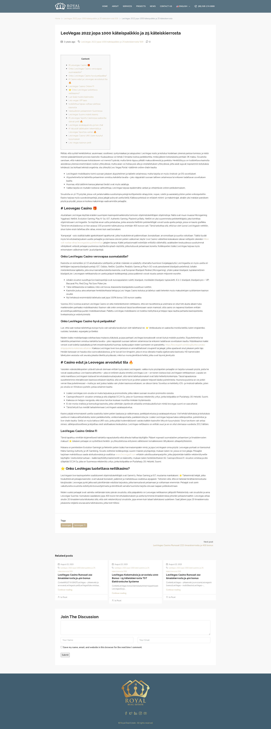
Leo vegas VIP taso (78, 100)
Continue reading (65, 590)
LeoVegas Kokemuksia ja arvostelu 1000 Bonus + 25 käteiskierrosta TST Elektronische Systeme (135, 578)
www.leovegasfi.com (125, 454)
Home (105, 6)
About (115, 6)
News (153, 6)
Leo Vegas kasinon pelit (80, 142)
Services (127, 6)
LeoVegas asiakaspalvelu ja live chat (86, 125)
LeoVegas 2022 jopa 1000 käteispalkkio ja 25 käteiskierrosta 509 (91, 18)
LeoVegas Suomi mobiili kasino (83, 114)
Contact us (166, 6)
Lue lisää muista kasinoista (81, 96)
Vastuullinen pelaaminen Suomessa (85, 111)
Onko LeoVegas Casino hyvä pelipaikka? (88, 75)
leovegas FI (80, 525)
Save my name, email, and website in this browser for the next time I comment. (102, 647)
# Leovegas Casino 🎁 (79, 65)
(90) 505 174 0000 (206, 6)
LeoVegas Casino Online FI (81, 86)
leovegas (66, 525)
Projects (141, 6)
